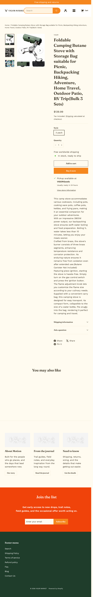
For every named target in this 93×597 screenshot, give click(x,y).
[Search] (56, 10)
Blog (7, 571)
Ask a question (60, 330)
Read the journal (42, 473)
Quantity (58, 140)
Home (7, 25)
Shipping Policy (12, 553)
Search (8, 549)
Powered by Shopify (56, 588)
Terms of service (12, 558)
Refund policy (11, 562)
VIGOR (56, 35)
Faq (6, 567)
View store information (66, 190)
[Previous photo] (21, 50)
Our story (11, 473)
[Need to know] (75, 440)
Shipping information (63, 322)
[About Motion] (17, 440)
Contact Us (10, 576)
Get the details (70, 473)
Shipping (69, 116)
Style (56, 128)
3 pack (59, 132)
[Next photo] (40, 50)
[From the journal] (46, 440)
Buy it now (71, 171)
